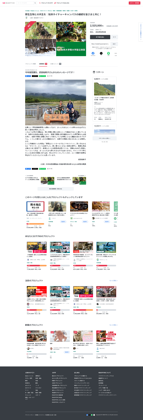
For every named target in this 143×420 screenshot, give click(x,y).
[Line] (108, 53)
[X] (101, 53)
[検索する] (35, 3)
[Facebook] (93, 53)
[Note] (115, 53)
